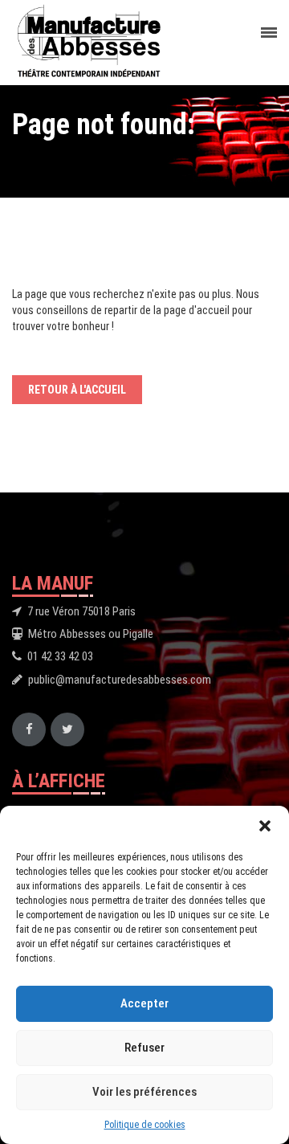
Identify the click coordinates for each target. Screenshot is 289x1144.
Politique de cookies (144, 1124)
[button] (265, 826)
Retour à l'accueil (77, 389)
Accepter (144, 1003)
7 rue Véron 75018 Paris (81, 611)
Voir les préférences (144, 1092)
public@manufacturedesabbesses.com (119, 679)
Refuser (144, 1047)
